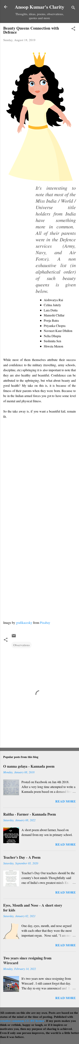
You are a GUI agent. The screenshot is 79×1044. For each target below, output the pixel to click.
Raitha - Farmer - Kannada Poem (29, 814)
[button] (73, 29)
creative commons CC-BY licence (22, 1020)
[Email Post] (13, 637)
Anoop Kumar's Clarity (39, 6)
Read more (65, 801)
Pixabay (45, 622)
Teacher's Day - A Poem (22, 857)
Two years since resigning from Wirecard (27, 960)
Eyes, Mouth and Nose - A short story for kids (32, 908)
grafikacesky (24, 622)
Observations (21, 645)
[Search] (73, 8)
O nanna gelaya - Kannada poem (28, 766)
